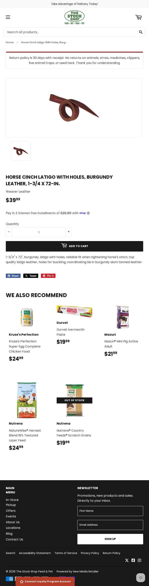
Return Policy (111, 553)
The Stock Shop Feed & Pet (34, 571)
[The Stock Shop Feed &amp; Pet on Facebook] (133, 560)
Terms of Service (66, 553)
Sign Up (110, 539)
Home (10, 42)
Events (11, 516)
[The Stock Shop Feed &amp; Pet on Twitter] (127, 560)
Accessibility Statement (35, 553)
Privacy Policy (90, 553)
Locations (13, 528)
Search (10, 553)
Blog (9, 533)
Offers (11, 510)
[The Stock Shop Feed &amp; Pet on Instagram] (139, 560)
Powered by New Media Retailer (78, 571)
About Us (13, 522)
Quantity (12, 224)
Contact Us (14, 539)
